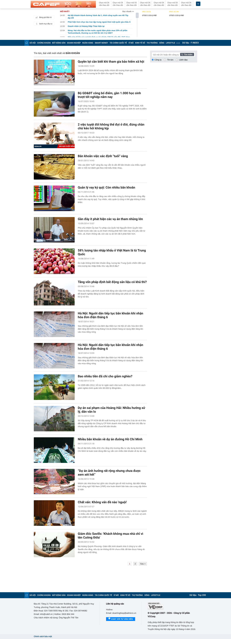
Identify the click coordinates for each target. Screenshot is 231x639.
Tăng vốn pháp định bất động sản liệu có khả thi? (112, 282)
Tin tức (170, 60)
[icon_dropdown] (198, 4)
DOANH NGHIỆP (74, 43)
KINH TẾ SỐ (140, 43)
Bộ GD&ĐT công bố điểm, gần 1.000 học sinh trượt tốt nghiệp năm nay (109, 95)
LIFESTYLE (170, 43)
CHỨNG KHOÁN (44, 43)
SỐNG (161, 43)
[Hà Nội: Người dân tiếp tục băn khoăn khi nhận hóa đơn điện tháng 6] (54, 324)
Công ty (158, 60)
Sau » (143, 564)
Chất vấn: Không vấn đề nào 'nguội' (102, 502)
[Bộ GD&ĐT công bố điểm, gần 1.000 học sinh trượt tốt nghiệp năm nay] (54, 104)
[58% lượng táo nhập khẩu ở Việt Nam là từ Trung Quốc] (54, 261)
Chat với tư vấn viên (122, 619)
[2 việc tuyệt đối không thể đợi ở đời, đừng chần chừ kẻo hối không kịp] (54, 135)
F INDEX (195, 43)
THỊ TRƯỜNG (152, 43)
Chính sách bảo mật (43, 636)
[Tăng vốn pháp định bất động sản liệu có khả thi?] (54, 293)
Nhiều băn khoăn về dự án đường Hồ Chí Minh (110, 439)
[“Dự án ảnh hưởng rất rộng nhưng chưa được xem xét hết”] (54, 481)
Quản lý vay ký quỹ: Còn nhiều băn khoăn (106, 187)
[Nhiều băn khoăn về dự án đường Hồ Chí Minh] (54, 450)
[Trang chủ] (26, 43)
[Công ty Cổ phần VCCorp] (172, 606)
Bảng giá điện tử (45, 17)
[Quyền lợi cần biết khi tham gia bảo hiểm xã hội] (54, 72)
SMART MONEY (101, 43)
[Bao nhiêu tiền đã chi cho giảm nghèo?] (54, 387)
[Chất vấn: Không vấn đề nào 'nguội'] (54, 513)
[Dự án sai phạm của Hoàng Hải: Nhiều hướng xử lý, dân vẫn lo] (54, 418)
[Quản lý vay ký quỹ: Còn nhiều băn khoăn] (54, 198)
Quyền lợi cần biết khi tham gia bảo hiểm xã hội (111, 61)
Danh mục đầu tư (45, 24)
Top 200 (202, 595)
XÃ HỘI (33, 43)
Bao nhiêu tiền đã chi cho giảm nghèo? (105, 376)
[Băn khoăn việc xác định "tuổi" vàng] (54, 167)
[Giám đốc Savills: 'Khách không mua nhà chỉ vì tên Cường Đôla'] (54, 544)
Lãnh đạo (183, 60)
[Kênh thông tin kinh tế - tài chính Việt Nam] (63, 4)
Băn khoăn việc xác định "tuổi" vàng (103, 156)
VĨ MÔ (131, 43)
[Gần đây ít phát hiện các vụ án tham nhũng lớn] (54, 230)
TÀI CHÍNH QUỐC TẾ (118, 43)
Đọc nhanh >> (128, 11)
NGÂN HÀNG (87, 43)
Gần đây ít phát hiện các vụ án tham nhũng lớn (110, 219)
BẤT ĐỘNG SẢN (59, 43)
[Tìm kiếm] (187, 54)
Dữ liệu (185, 43)
